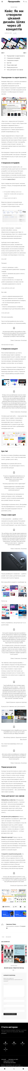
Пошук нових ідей (12, 65)
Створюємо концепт (13, 60)
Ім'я (5, 998)
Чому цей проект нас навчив (15, 69)
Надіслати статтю (9, 1061)
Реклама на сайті (13, 1059)
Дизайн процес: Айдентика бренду (14, 968)
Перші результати (12, 67)
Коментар (6, 984)
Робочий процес (14, 965)
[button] (26, 1)
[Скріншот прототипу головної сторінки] (14, 216)
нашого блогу (11, 179)
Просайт (3, 1059)
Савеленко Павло (11, 924)
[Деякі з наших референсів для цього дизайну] (14, 382)
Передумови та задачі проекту (16, 56)
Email (5, 1004)
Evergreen (22, 926)
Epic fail (9, 62)
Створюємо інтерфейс (13, 58)
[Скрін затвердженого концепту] (14, 439)
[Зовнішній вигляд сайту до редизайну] (14, 106)
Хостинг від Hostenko (10, 1062)
